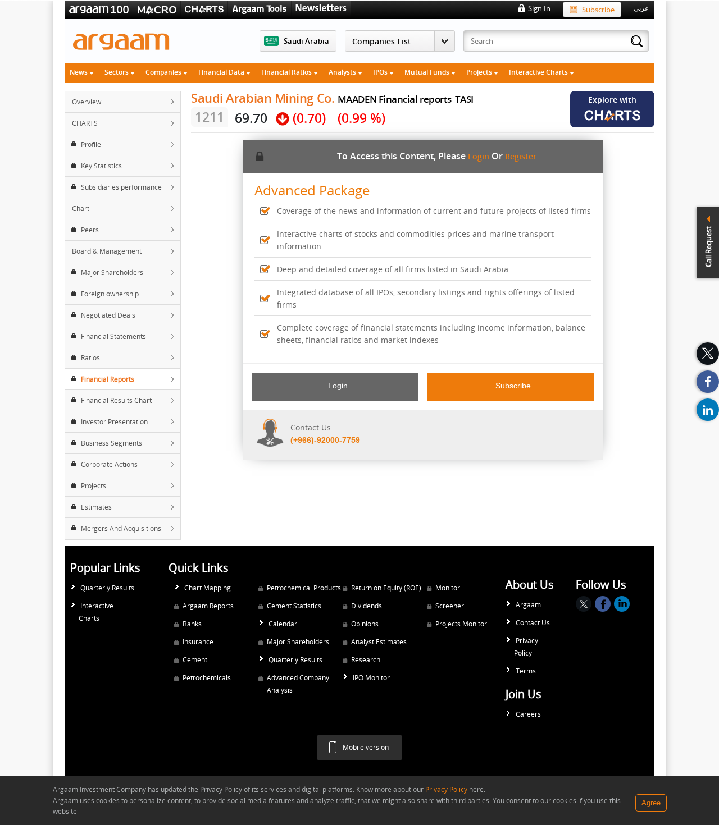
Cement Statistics (294, 606)
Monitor (447, 588)
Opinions (365, 624)
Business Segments (111, 443)
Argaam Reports (208, 606)
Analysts (343, 72)
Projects (480, 72)
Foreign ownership (110, 294)
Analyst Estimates (379, 642)
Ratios (90, 358)
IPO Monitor (371, 677)
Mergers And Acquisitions (121, 528)
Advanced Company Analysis (298, 684)
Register (520, 156)
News (79, 72)
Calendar (283, 624)
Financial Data (222, 72)
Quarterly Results (107, 588)
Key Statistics (101, 166)
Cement (195, 659)
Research (365, 659)
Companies (164, 72)
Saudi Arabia (306, 41)
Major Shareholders (112, 272)
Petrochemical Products (304, 588)
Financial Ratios (287, 72)
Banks (192, 624)
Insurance (198, 642)
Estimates (96, 507)
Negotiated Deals (108, 315)
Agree (651, 803)
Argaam (528, 604)
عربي (641, 8)
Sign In (539, 8)
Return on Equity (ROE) (386, 588)
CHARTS (85, 123)
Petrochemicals (207, 677)
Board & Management (107, 251)
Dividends (366, 606)
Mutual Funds (427, 72)
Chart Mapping (207, 588)
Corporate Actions (109, 464)
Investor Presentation (114, 422)
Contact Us (533, 622)
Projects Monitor (461, 624)
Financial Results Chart (116, 400)
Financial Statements (113, 336)
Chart (80, 208)
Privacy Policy (526, 647)
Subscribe (598, 9)
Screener (449, 606)
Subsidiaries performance (121, 187)
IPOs (381, 72)
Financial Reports (107, 379)
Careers (528, 714)
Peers (90, 230)
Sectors (117, 72)
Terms (526, 671)
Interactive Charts (539, 72)
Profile (91, 144)
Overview (86, 102)
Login (479, 156)
